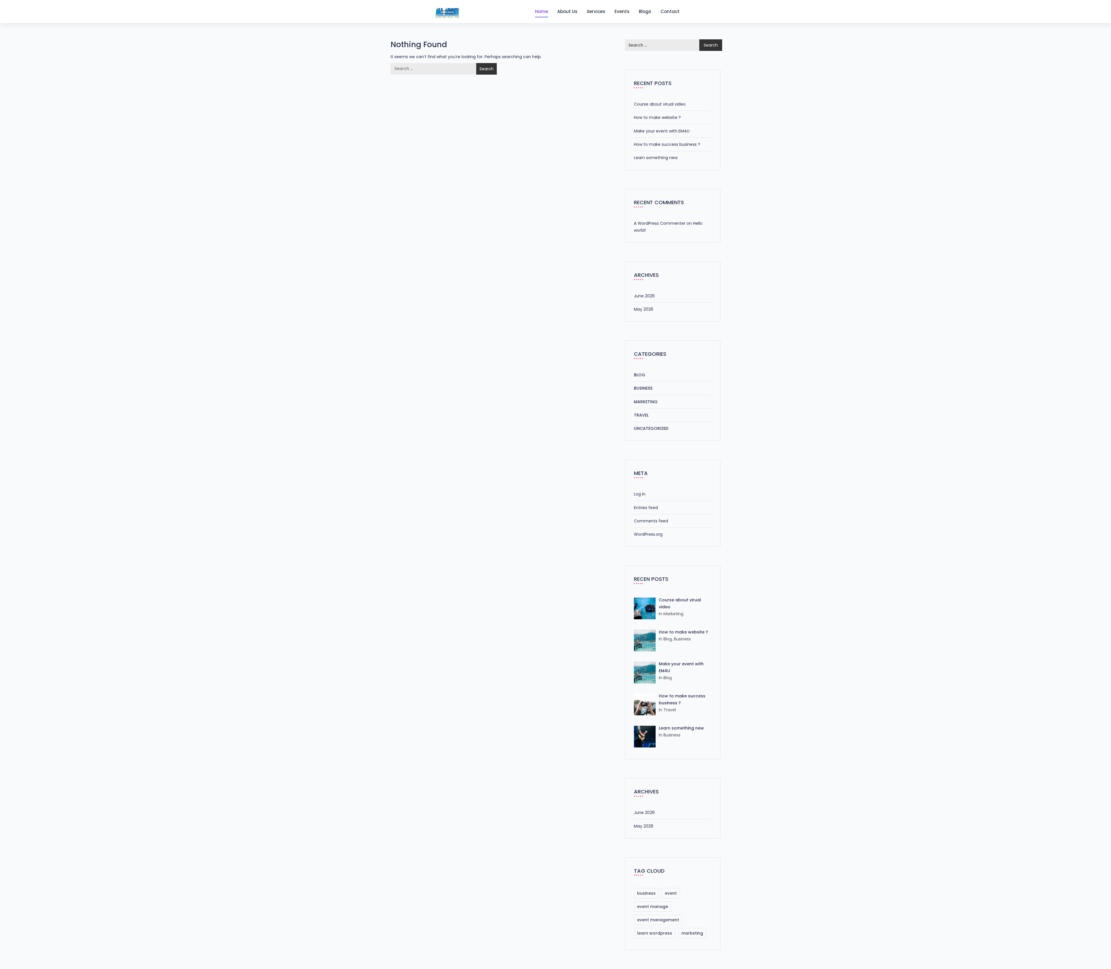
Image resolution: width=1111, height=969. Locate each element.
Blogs (645, 11)
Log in (639, 494)
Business (643, 388)
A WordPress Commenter (659, 223)
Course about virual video (660, 104)
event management (658, 920)
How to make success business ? (667, 144)
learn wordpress (654, 933)
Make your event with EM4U (661, 131)
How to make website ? (657, 117)
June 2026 (644, 296)
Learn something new (656, 158)
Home (541, 11)
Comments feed (651, 521)
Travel (641, 415)
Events (622, 11)
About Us (567, 11)
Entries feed (646, 508)
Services (596, 11)
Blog (639, 375)
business (646, 893)
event (671, 893)
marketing (692, 933)
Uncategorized (651, 428)
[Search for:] (434, 69)
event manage (652, 906)
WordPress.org (648, 534)
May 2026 (643, 309)
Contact (670, 11)
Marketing (646, 402)
